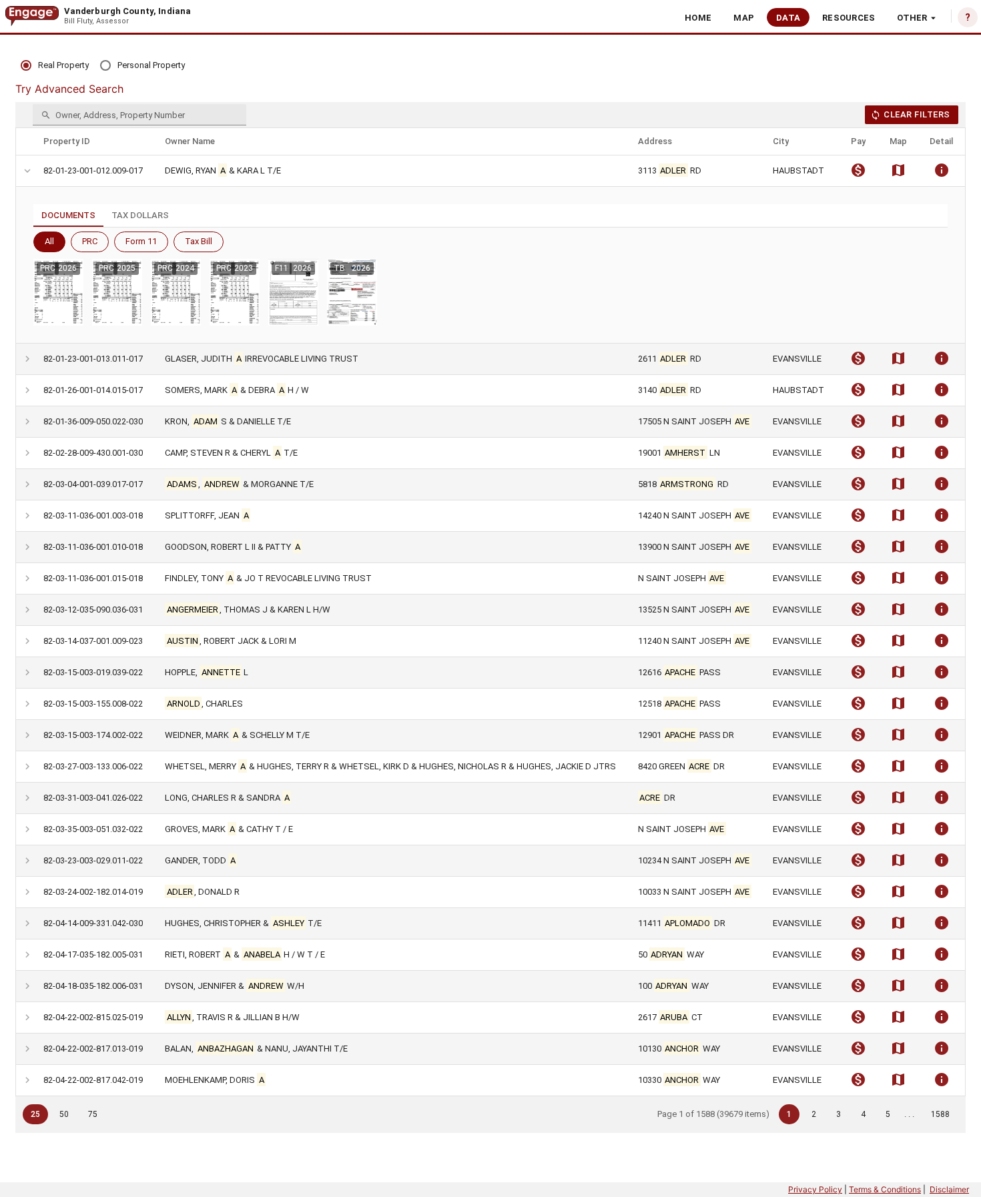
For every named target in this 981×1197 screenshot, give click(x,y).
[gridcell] (26, 171)
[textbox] (139, 114)
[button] (698, 17)
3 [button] (838, 1114)
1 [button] (789, 1114)
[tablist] (490, 216)
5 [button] (888, 1114)
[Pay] (858, 174)
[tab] (68, 215)
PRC (89, 241)
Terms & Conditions (885, 1189)
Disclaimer (949, 1189)
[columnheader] (96, 141)
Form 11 (141, 241)
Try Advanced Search (69, 88)
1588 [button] (940, 1114)
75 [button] (92, 1114)
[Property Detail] (942, 174)
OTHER (912, 18)
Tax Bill (198, 241)
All (49, 241)
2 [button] (813, 1114)
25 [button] (35, 1114)
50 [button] (64, 1114)
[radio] (55, 65)
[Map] (898, 174)
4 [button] (863, 1114)
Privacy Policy (815, 1189)
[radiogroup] (103, 65)
